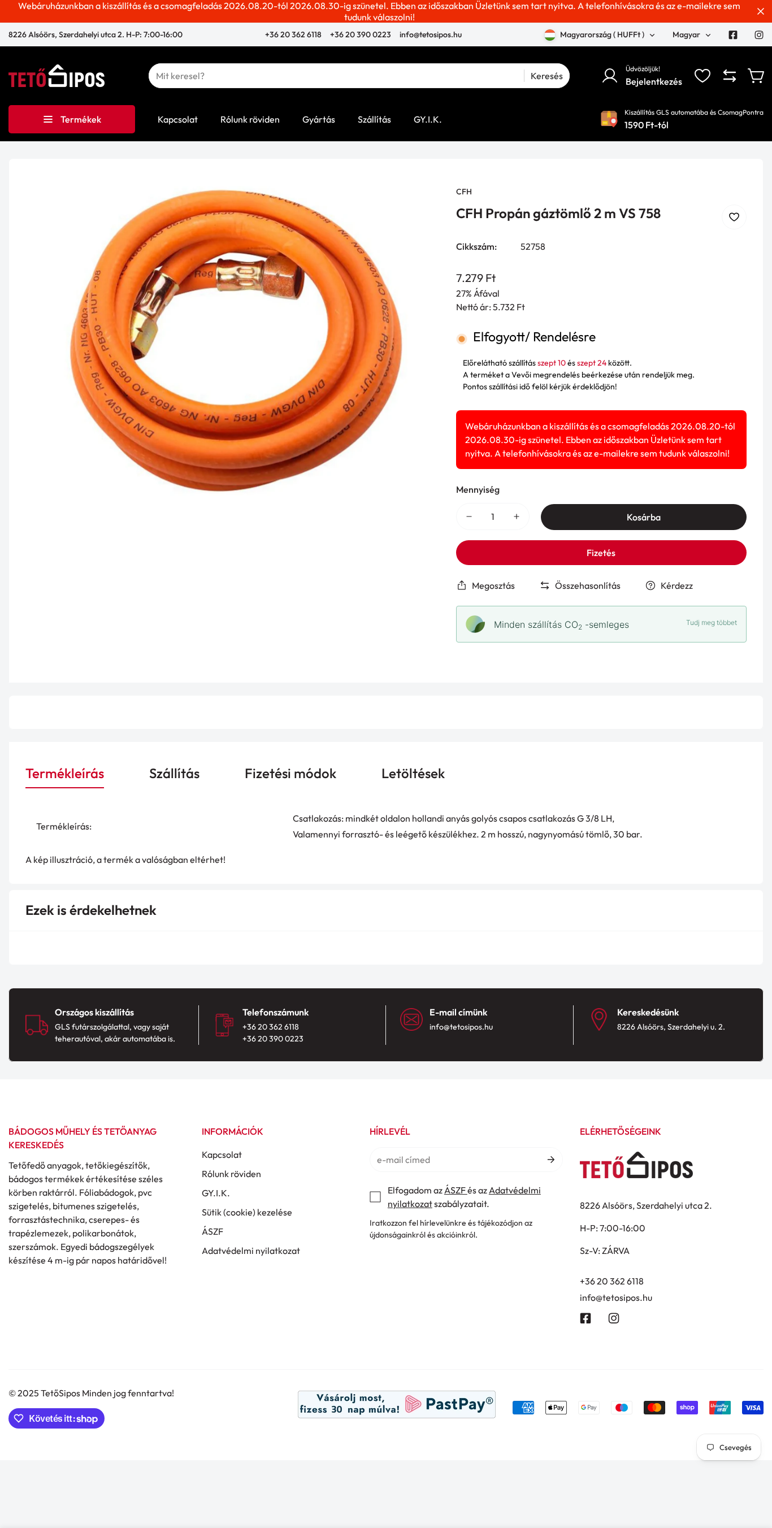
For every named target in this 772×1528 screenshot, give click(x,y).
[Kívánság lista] (702, 76)
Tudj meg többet (711, 622)
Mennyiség (478, 489)
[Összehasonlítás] (729, 76)
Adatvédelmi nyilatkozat (251, 1250)
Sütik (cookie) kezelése (247, 1212)
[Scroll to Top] (750, 1466)
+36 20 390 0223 (360, 34)
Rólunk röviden (231, 1173)
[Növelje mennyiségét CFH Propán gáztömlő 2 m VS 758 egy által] (516, 516)
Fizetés (601, 552)
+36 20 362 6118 (294, 34)
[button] (757, 76)
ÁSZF (212, 1231)
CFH (464, 191)
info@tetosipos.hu (431, 34)
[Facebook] (733, 35)
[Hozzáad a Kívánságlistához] (734, 217)
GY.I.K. (216, 1193)
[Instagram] (759, 35)
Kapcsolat (222, 1154)
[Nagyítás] (415, 209)
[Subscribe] (550, 1159)
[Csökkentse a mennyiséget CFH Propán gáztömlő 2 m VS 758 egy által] (469, 516)
